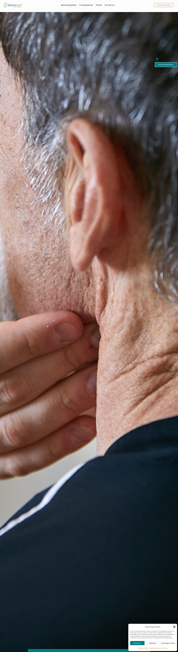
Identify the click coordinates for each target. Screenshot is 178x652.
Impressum (165, 648)
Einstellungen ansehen (168, 643)
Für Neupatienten (86, 5)
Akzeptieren (137, 643)
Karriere (99, 5)
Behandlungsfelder (68, 5)
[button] (174, 627)
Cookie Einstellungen (143, 648)
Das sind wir (109, 5)
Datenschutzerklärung (155, 648)
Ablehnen (153, 643)
